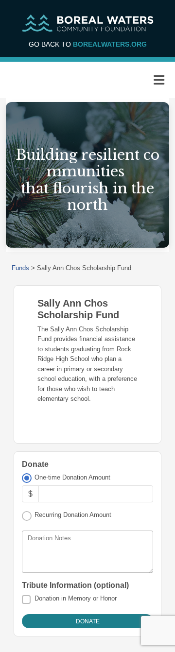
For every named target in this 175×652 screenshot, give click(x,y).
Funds (20, 268)
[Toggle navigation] (159, 80)
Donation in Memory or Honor (76, 598)
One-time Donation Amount (72, 477)
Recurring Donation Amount (73, 514)
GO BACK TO (88, 44)
